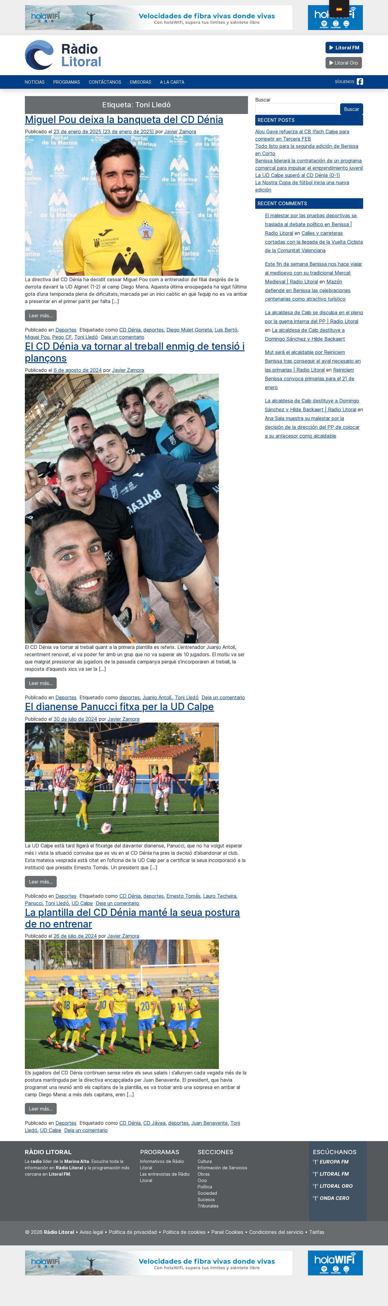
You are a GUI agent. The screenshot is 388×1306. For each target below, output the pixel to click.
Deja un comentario (122, 337)
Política (205, 1186)
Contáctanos (105, 82)
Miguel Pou (37, 337)
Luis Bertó (226, 330)
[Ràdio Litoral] (63, 55)
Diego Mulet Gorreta (189, 330)
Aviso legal (91, 1232)
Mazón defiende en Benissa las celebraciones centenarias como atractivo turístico (307, 290)
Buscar (262, 100)
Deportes (65, 330)
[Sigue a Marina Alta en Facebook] (360, 82)
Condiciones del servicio (276, 1232)
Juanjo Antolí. (157, 697)
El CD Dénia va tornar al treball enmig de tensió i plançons (135, 352)
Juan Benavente (209, 1123)
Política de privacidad (133, 1232)
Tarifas (316, 1232)
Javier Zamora (180, 132)
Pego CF (62, 337)
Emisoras (140, 82)
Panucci (33, 903)
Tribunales (208, 1205)
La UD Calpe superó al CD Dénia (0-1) (297, 175)
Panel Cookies (227, 1232)
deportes (153, 330)
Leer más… (43, 315)
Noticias (35, 82)
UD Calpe (82, 903)
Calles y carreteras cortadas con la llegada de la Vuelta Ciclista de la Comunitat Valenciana (314, 242)
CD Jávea (154, 1123)
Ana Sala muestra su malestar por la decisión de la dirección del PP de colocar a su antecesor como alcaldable (312, 427)
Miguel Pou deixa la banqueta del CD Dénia (124, 119)
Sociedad (207, 1193)
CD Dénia (130, 330)
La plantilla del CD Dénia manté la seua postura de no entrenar (132, 918)
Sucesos (206, 1199)
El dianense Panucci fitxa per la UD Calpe (119, 707)
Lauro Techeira (219, 896)
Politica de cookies (184, 1232)
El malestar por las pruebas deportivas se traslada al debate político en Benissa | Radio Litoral (311, 224)
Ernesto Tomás (183, 896)
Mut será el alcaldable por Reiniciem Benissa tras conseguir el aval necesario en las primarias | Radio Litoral (313, 361)
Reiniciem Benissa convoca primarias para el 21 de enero (309, 378)
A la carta (172, 82)
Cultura (205, 1161)
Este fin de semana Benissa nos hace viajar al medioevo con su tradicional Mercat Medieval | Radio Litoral (313, 273)
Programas (66, 82)
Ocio (202, 1180)
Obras (204, 1174)
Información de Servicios (222, 1167)
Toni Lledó (86, 337)
